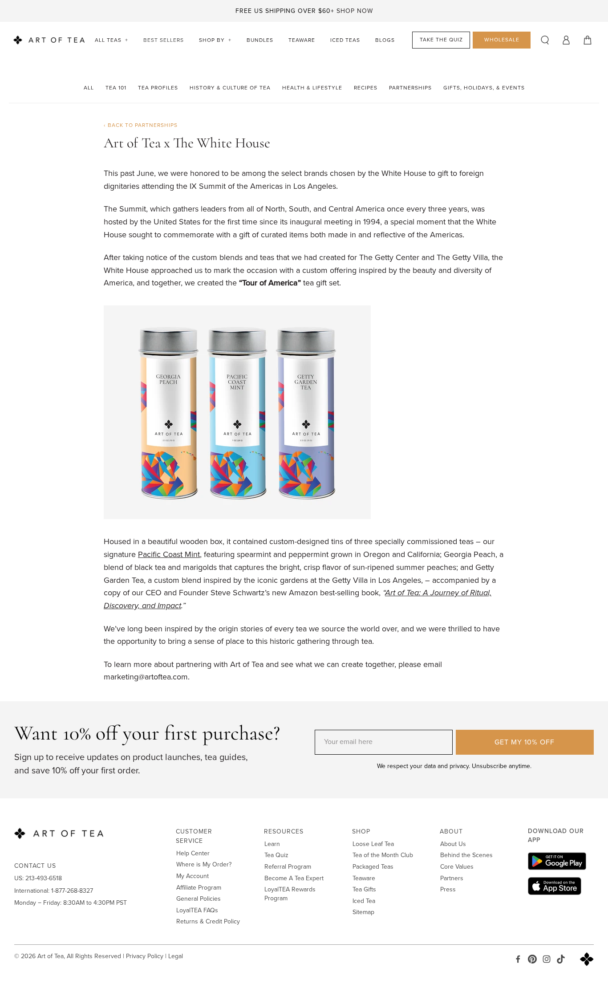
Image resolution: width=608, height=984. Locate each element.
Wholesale (501, 40)
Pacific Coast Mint (169, 554)
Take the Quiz (441, 40)
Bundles (260, 40)
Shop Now (354, 11)
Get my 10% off (525, 742)
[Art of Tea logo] (49, 40)
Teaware (301, 40)
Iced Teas (345, 40)
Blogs (385, 40)
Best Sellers (163, 40)
